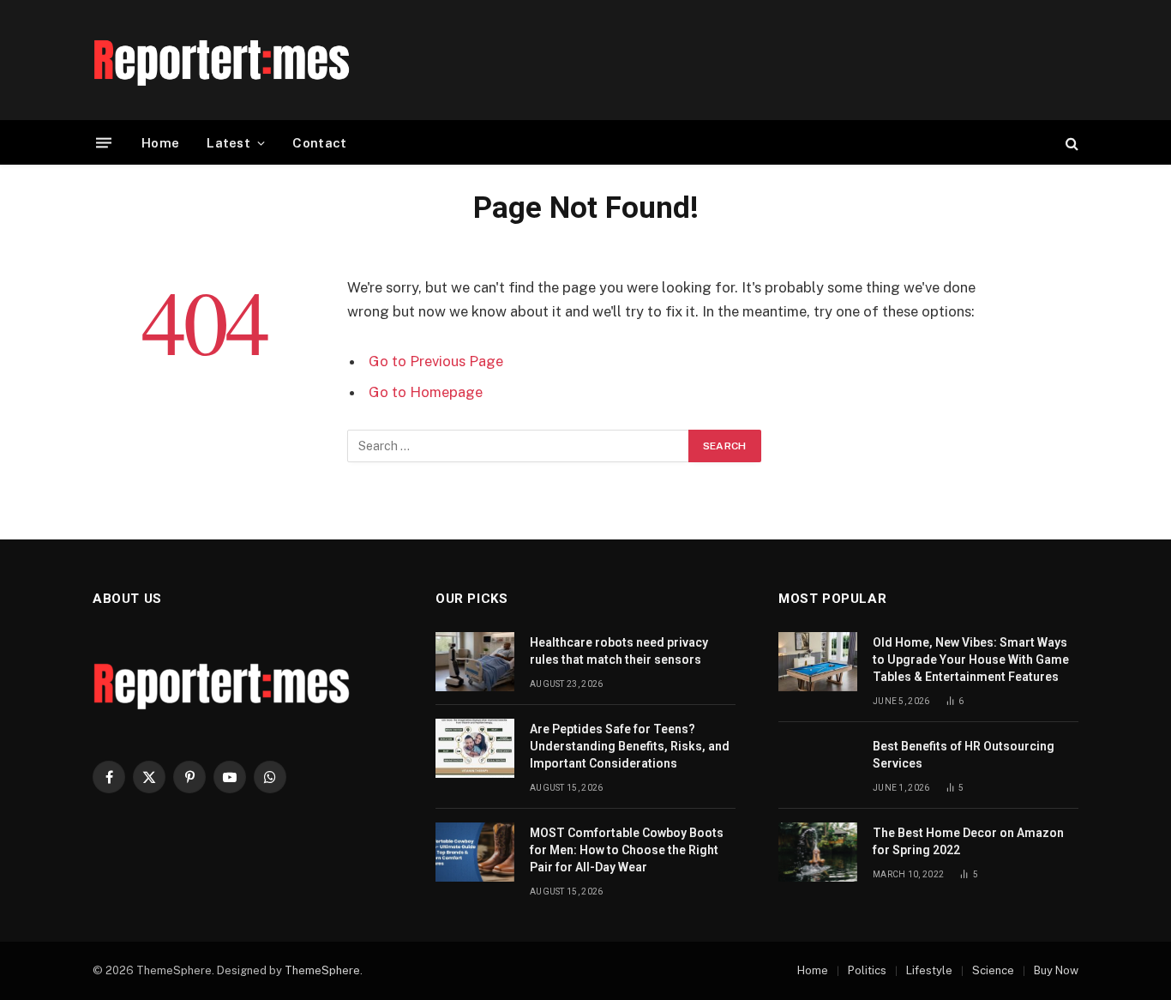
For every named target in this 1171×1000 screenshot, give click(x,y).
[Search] (1070, 142)
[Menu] (103, 143)
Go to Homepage (426, 392)
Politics (867, 970)
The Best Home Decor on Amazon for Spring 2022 (968, 841)
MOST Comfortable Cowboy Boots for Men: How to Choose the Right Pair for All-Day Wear (627, 850)
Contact (319, 143)
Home (160, 143)
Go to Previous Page (436, 361)
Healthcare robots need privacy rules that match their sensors (619, 651)
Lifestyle (929, 970)
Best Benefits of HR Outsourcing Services (963, 754)
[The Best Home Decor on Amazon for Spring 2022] (817, 852)
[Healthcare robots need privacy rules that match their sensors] (474, 661)
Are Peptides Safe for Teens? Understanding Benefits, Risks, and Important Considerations (630, 746)
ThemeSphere (322, 970)
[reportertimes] (221, 60)
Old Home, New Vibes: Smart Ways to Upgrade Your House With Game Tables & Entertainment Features (971, 660)
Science (993, 970)
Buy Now (1056, 970)
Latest (228, 143)
